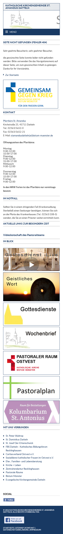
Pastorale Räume (14, 472)
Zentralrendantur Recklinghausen (22, 468)
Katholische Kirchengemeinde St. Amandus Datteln (27, 6)
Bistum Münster (14, 476)
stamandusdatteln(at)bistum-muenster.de (32, 135)
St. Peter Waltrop (14, 435)
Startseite (8, 528)
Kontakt (29, 528)
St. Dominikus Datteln (17, 439)
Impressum (35, 530)
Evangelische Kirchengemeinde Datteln (25, 479)
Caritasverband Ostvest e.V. (20, 454)
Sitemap (19, 528)
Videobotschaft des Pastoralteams (23, 234)
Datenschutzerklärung (16, 530)
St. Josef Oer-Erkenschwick (19, 443)
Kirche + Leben (13, 465)
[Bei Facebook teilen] (9, 500)
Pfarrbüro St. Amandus (14, 120)
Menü (12, 32)
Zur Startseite (12, 74)
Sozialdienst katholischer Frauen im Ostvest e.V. (30, 457)
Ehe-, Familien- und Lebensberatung (24, 461)
